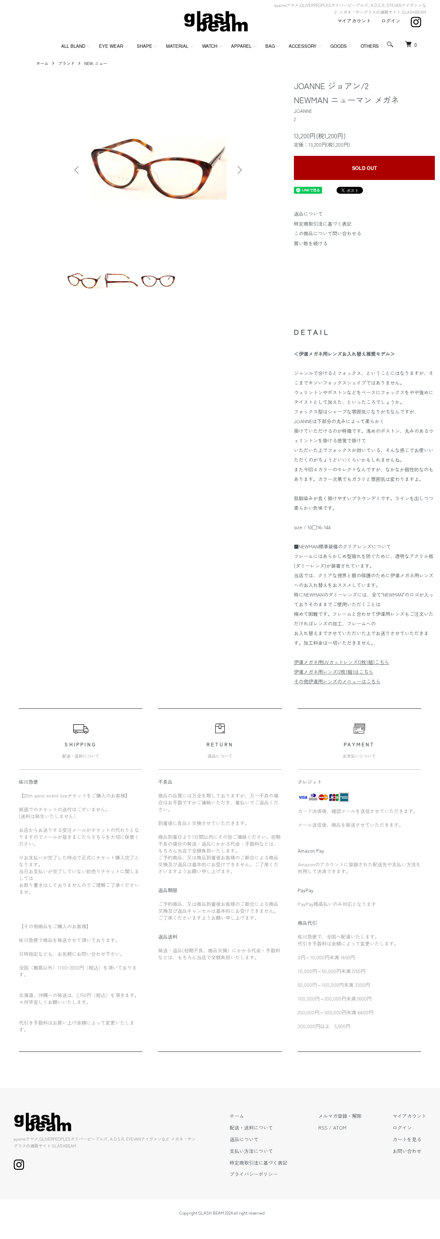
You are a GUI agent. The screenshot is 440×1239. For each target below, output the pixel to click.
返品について (308, 213)
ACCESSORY (303, 46)
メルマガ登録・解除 (340, 1115)
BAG (270, 46)
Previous (77, 170)
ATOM (339, 1127)
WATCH (209, 46)
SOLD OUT (364, 167)
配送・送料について (251, 1127)
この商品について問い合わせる (327, 233)
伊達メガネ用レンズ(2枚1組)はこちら (333, 671)
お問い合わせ (407, 1150)
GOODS (338, 46)
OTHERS (370, 46)
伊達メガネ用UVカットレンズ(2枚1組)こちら (341, 662)
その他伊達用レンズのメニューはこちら (337, 681)
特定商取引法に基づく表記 (323, 223)
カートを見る (407, 1139)
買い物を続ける (311, 243)
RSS (323, 1127)
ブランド (66, 63)
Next (239, 170)
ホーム (42, 63)
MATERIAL (177, 46)
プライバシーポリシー (254, 1174)
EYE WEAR (111, 46)
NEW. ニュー (95, 63)
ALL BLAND (73, 46)
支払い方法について (251, 1150)
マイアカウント (354, 20)
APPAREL (241, 46)
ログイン (390, 20)
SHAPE (144, 46)
